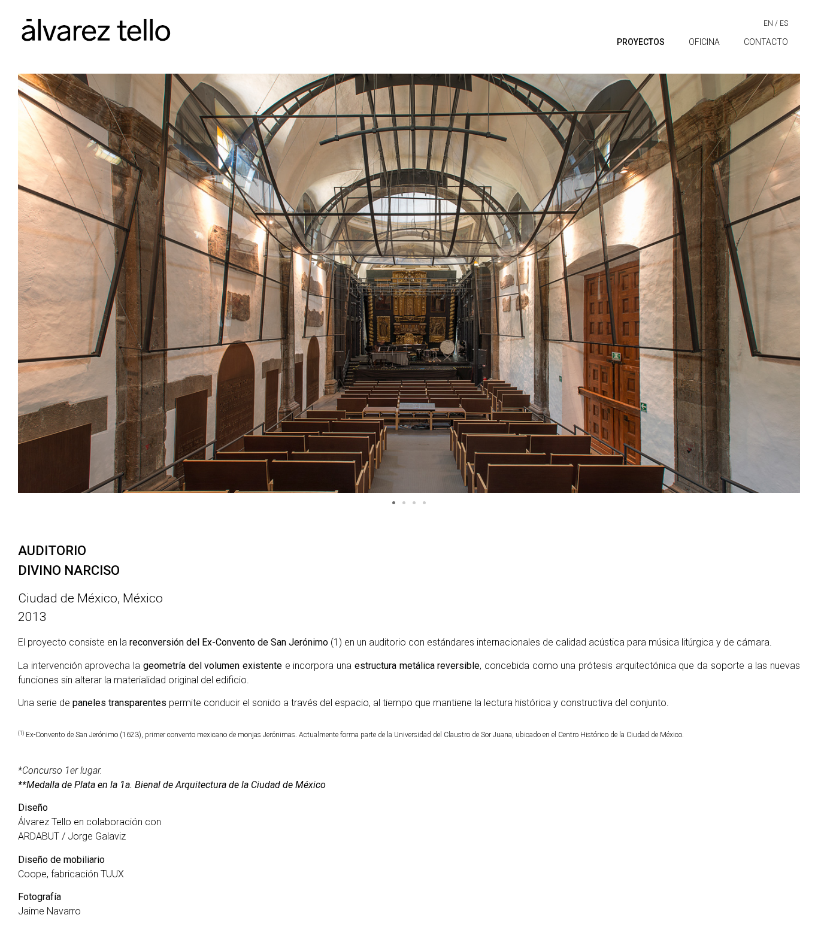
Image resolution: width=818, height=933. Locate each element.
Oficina (704, 42)
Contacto (766, 42)
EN (768, 23)
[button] (393, 502)
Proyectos (641, 42)
